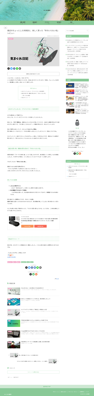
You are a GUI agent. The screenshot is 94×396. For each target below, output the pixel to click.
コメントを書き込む (33, 372)
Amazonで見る (27, 226)
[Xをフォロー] (30, 274)
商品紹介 (10, 262)
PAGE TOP (48, 386)
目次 (31, 88)
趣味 (19, 262)
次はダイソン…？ (26, 97)
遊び (32, 262)
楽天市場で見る (40, 226)
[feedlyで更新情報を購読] (33, 274)
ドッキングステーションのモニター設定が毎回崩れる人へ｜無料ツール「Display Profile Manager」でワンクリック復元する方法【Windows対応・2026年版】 (77, 48)
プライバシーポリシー (73, 391)
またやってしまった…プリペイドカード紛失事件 (33, 91)
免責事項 (82, 391)
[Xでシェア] (8, 68)
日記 (15, 262)
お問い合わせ (63, 391)
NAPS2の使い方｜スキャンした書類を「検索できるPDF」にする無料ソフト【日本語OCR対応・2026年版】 (77, 56)
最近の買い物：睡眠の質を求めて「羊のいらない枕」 (34, 93)
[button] (20, 68)
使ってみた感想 (26, 95)
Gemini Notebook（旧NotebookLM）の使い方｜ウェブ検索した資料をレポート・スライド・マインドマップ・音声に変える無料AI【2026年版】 (77, 71)
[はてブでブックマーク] (35, 267)
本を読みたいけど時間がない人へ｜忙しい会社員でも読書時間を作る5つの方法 (77, 41)
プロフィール (56, 391)
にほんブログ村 (11, 257)
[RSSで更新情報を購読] (36, 274)
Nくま (77, 128)
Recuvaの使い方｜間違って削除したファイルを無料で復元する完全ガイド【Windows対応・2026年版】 (77, 63)
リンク (87, 391)
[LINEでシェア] (17, 68)
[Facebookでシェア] (14, 68)
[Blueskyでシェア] (11, 68)
